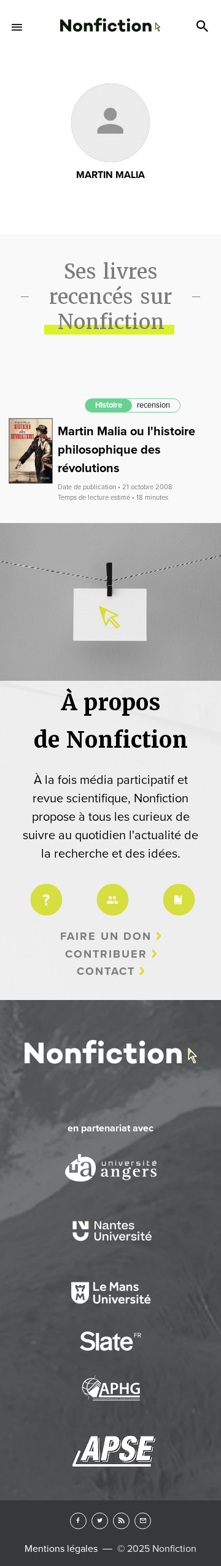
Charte (177, 891)
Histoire (108, 405)
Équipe (110, 891)
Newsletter (142, 1521)
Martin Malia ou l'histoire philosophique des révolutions (126, 450)
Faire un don (106, 936)
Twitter (99, 1521)
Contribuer (106, 954)
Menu (17, 27)
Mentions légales (61, 1549)
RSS (121, 1521)
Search (203, 27)
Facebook (78, 1521)
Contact (106, 971)
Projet (44, 891)
